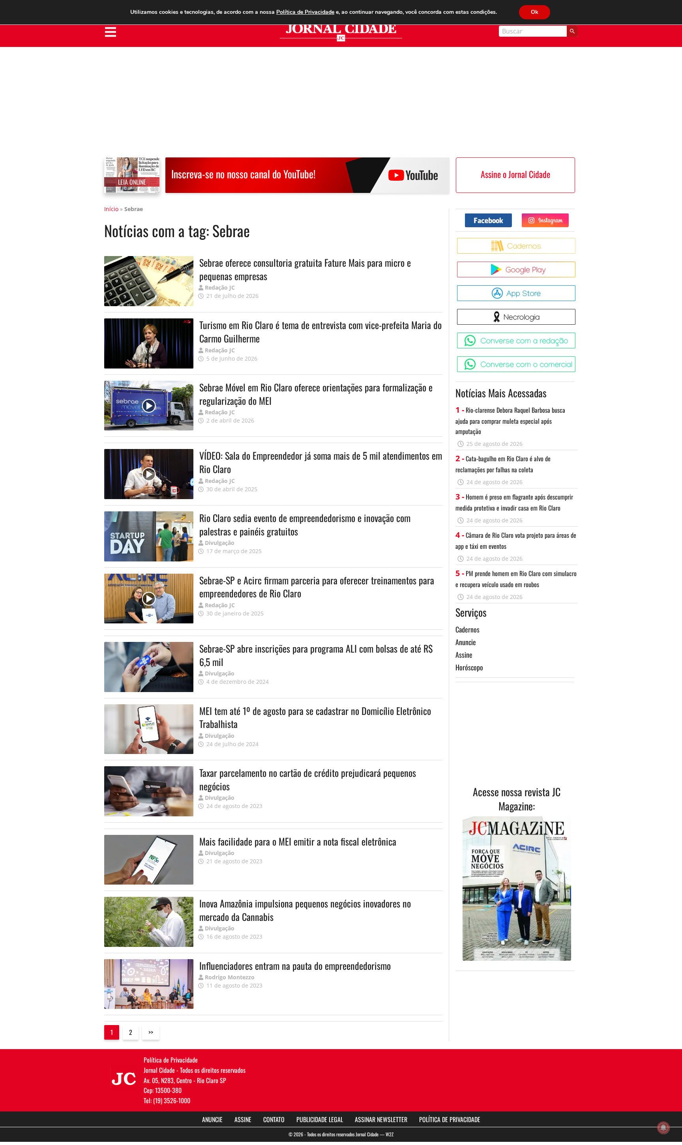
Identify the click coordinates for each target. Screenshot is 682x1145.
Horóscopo (469, 667)
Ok (534, 12)
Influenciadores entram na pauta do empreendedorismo (295, 965)
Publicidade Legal (319, 1119)
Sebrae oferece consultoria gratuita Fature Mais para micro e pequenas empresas (305, 269)
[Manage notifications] (663, 1127)
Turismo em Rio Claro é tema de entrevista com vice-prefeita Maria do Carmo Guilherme (320, 331)
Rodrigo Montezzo (230, 977)
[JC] (124, 1078)
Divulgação (219, 542)
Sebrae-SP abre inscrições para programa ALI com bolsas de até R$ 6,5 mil (316, 655)
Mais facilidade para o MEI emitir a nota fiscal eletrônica (297, 841)
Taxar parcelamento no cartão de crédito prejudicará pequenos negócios (307, 779)
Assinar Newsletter (381, 1119)
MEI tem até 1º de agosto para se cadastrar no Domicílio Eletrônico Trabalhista (315, 717)
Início (111, 209)
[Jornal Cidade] (341, 32)
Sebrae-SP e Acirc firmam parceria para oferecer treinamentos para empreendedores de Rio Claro (316, 587)
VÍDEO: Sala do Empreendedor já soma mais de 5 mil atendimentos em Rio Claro (320, 462)
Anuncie (465, 642)
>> (150, 1032)
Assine (463, 654)
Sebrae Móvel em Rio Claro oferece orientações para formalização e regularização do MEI (316, 394)
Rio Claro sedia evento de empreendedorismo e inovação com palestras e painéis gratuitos (304, 524)
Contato (274, 1119)
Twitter (568, 216)
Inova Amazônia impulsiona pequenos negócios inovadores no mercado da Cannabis (305, 910)
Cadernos (467, 629)
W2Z (389, 1134)
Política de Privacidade (449, 1119)
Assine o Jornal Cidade (515, 174)
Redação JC (220, 287)
